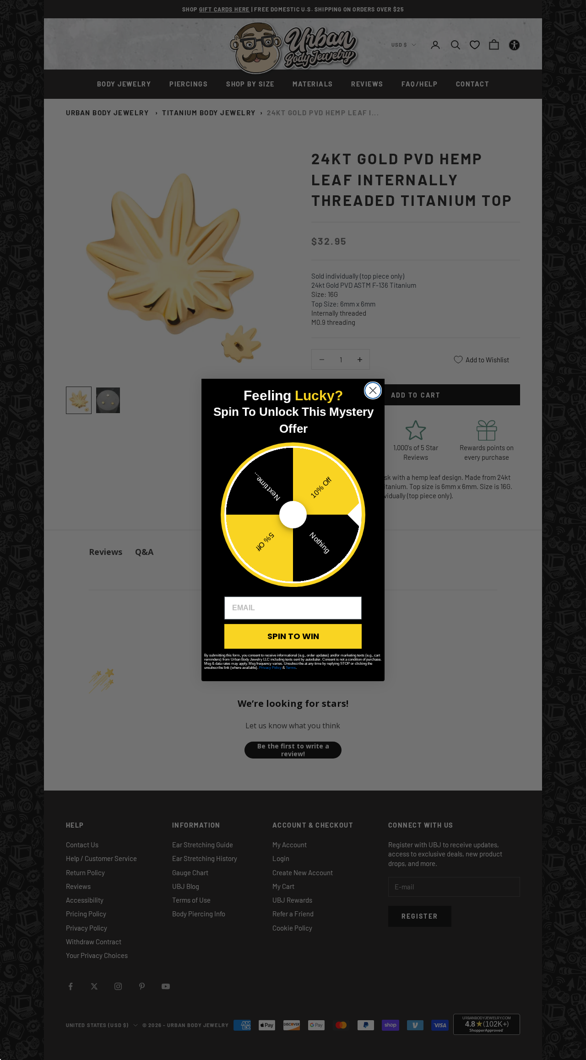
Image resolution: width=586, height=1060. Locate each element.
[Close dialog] (373, 390)
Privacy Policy (270, 668)
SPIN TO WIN (293, 636)
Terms (291, 668)
